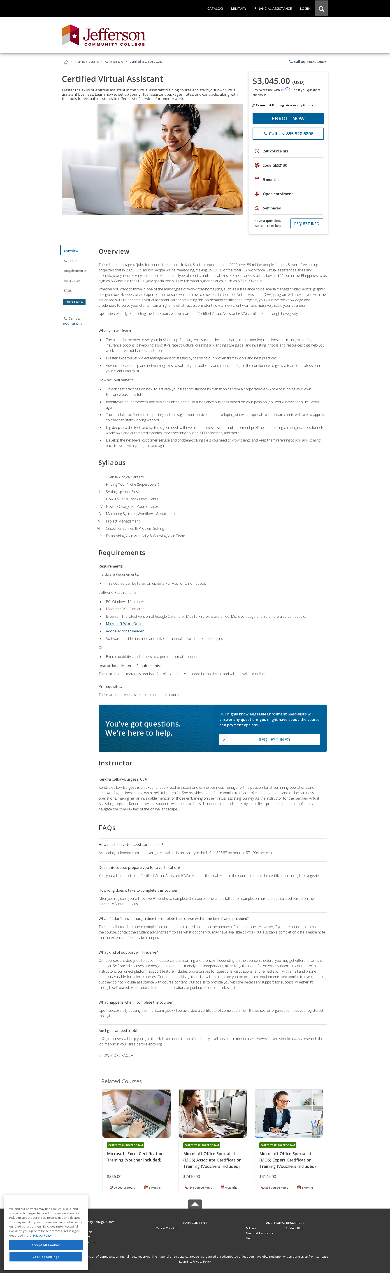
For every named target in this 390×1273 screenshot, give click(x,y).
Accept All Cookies (46, 1245)
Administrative (114, 62)
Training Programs (87, 62)
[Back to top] (195, 1222)
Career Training (166, 1228)
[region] (46, 1232)
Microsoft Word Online (125, 623)
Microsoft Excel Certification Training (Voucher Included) (135, 1157)
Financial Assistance (260, 1233)
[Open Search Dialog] (321, 8)
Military (251, 1228)
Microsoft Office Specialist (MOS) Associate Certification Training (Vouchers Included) (212, 1160)
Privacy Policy (202, 1261)
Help (249, 1238)
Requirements (75, 270)
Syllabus (70, 261)
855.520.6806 (73, 324)
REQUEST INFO (306, 223)
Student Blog (294, 1228)
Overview (71, 251)
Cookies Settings (46, 1257)
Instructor (72, 280)
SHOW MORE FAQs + (116, 1055)
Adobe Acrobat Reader (125, 631)
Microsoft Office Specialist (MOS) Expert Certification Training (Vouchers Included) (287, 1160)
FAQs (68, 290)
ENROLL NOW (288, 118)
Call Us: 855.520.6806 (307, 61)
